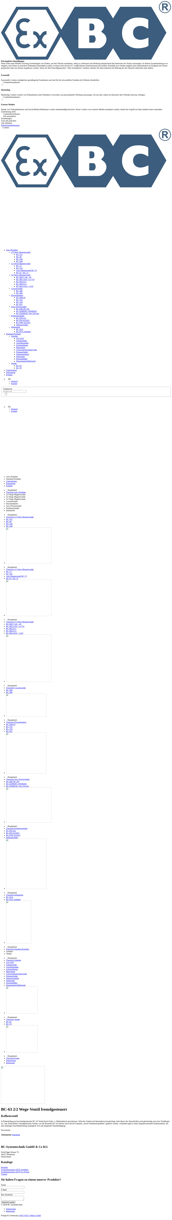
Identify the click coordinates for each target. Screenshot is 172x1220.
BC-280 (19, 291)
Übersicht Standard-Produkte (17, 949)
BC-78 (19, 368)
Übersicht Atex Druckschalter (18, 779)
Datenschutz (6, 125)
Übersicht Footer (12, 1058)
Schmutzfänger (22, 345)
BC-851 (19, 304)
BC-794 (19, 302)
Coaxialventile (17, 289)
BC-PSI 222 (21, 318)
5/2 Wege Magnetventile (20, 275)
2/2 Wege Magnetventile (20, 252)
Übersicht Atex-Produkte (16, 492)
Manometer (20, 347)
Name (3, 1185)
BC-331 (19, 254)
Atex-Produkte (12, 250)
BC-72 (19, 266)
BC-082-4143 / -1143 (24, 286)
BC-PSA (19, 329)
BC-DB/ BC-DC (23, 309)
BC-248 (19, 261)
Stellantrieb (15, 327)
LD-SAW (20, 338)
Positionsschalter (17, 316)
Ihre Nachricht (6, 1195)
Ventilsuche (7, 389)
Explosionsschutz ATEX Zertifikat (14, 1170)
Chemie (4, 1174)
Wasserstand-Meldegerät (26, 361)
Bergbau (4, 1167)
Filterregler (20, 357)
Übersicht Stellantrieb (14, 895)
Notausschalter (22, 352)
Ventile (14, 363)
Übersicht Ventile (13, 1019)
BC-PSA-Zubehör (23, 332)
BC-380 (19, 293)
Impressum (15, 125)
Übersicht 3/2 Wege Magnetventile (20, 569)
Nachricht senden (8, 1202)
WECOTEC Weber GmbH (30, 1215)
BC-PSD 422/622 (23, 323)
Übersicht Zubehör (13, 960)
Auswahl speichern (8, 121)
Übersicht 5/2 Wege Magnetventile (20, 622)
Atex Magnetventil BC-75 (26, 270)
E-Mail (4, 1190)
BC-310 (19, 268)
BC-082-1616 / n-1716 (25, 279)
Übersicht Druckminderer (16, 722)
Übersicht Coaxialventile (16, 688)
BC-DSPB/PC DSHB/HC (26, 311)
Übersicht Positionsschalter (16, 828)
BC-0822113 (21, 284)
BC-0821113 (21, 282)
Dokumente (10, 372)
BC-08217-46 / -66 (23, 277)
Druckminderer (17, 295)
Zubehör (14, 336)
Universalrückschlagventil (26, 350)
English (14, 384)
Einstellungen (6, 118)
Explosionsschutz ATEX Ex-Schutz (15, 1172)
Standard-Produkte (13, 334)
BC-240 (19, 259)
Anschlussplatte (22, 343)
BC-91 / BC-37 (22, 273)
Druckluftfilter (21, 359)
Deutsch (14, 381)
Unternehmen (11, 370)
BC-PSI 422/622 (22, 320)
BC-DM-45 (20, 298)
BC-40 (19, 257)
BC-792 (19, 300)
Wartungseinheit (22, 354)
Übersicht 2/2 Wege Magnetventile (20, 517)
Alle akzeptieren (9, 116)
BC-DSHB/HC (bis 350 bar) (27, 313)
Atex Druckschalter (19, 307)
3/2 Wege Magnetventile (20, 264)
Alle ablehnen (6, 123)
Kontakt (9, 375)
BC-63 (19, 366)
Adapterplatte (21, 341)
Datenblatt (16, 1135)
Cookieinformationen (11, 114)
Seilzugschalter (22, 325)
